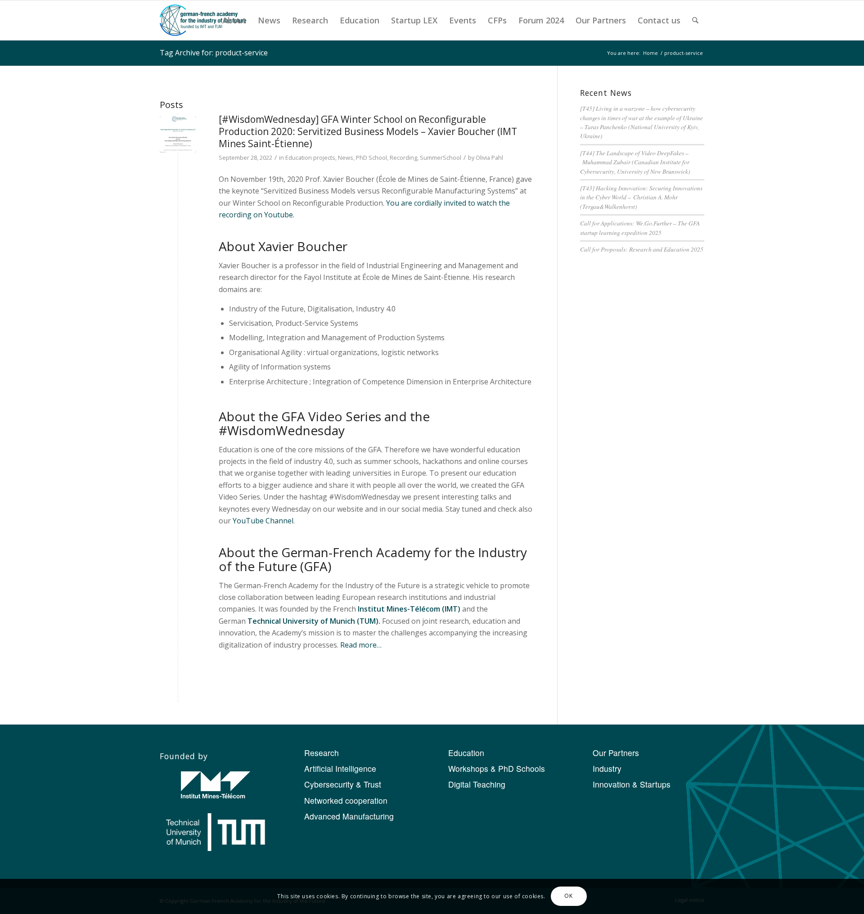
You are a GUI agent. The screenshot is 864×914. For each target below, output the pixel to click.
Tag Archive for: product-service (214, 53)
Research (321, 752)
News (345, 157)
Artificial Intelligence (340, 768)
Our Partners (616, 752)
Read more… (361, 645)
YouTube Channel (263, 521)
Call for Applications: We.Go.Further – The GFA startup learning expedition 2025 (640, 227)
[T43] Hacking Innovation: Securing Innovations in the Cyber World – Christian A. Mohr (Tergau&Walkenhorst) (641, 197)
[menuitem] (234, 20)
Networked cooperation (345, 800)
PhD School (371, 157)
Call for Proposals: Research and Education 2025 (641, 249)
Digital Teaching (476, 784)
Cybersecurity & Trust (342, 784)
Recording (403, 157)
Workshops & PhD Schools (496, 768)
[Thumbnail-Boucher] (178, 134)
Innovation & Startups (631, 784)
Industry (607, 768)
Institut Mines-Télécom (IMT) (409, 609)
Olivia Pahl (489, 157)
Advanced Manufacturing (349, 816)
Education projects (310, 157)
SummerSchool (440, 157)
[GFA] (203, 20)
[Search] (695, 20)
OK (568, 896)
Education (466, 752)
